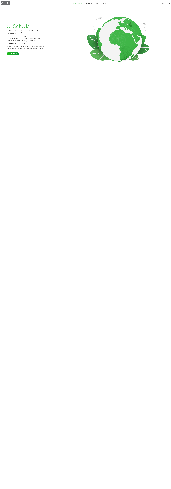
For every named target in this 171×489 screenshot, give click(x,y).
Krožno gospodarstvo (18, 9)
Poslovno (162, 3)
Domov (8, 9)
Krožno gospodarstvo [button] (77, 3)
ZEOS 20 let (104, 3)
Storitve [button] (66, 3)
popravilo (30, 41)
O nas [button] (97, 3)
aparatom (9, 32)
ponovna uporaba (37, 41)
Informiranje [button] (89, 3)
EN (169, 3)
